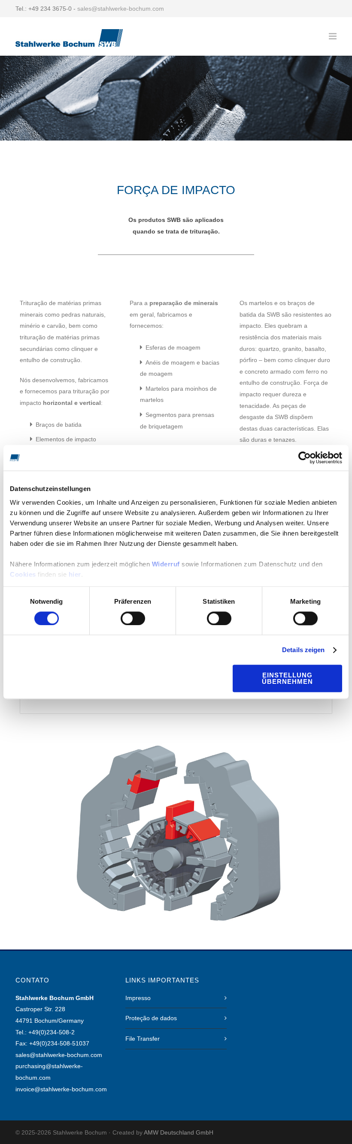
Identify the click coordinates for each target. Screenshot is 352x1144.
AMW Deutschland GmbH (178, 1132)
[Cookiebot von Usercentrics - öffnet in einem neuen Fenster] (304, 457)
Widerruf (166, 564)
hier (75, 574)
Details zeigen (303, 649)
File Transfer (142, 1038)
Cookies (23, 574)
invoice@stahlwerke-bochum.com (61, 1089)
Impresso (138, 997)
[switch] (133, 618)
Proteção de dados (151, 1018)
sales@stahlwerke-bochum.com (120, 8)
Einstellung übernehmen (287, 679)
